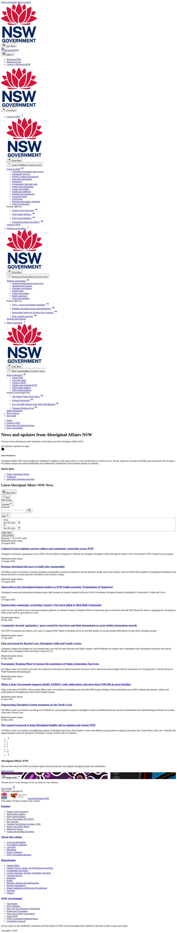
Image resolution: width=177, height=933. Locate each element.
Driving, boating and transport (25, 176)
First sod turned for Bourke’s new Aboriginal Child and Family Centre (41, 643)
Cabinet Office (13, 865)
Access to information (16, 842)
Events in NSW (19, 382)
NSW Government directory (19, 855)
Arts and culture (19, 380)
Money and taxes (19, 296)
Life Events (17, 199)
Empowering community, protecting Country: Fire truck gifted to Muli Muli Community (51, 605)
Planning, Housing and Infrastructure (23, 883)
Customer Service (14, 875)
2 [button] (7, 744)
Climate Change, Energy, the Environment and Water (30, 868)
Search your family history (18, 826)
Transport (11, 890)
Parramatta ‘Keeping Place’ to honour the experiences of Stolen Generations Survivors (50, 663)
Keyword (5, 507)
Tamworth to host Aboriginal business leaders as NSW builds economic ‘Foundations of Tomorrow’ (57, 586)
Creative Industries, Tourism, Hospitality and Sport (29, 873)
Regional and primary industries (26, 201)
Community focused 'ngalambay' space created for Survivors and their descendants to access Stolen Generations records (69, 625)
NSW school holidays (21, 390)
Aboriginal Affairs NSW (38, 798)
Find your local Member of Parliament (23, 908)
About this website (11, 837)
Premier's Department (16, 885)
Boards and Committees (17, 911)
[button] (8, 739)
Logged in (9, 55)
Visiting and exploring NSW (24, 385)
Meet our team (7, 771)
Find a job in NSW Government (21, 913)
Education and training (22, 179)
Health (9, 880)
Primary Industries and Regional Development (27, 888)
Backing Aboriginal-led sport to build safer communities (33, 566)
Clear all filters (8, 536)
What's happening (16, 375)
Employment (17, 291)
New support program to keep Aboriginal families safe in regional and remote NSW (48, 725)
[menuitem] (14, 59)
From (5, 520)
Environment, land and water (24, 184)
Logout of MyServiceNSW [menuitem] (18, 64)
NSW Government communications (22, 918)
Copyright (11, 847)
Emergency (17, 181)
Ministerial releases (15, 829)
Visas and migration (20, 204)
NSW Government (11, 898)
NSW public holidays (21, 387)
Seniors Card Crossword (17, 811)
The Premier (12, 903)
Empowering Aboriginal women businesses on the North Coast (36, 704)
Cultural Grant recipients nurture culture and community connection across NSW (47, 548)
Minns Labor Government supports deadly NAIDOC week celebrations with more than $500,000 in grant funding (66, 684)
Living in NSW (15, 169)
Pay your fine (12, 821)
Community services (21, 174)
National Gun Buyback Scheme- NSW (24, 824)
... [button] (7, 749)
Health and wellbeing (21, 191)
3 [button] (7, 746)
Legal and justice (19, 196)
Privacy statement (14, 852)
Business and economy (22, 286)
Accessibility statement (17, 845)
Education (11, 878)
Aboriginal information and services (27, 171)
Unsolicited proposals (16, 921)
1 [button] (7, 741)
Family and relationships (22, 186)
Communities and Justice (17, 870)
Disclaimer (11, 850)
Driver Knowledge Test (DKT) (20, 819)
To (4, 525)
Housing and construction (23, 194)
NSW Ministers (13, 906)
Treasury (10, 893)
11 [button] (8, 751)
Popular (5, 806)
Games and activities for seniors (20, 831)
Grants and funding (20, 189)
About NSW (17, 378)
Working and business (18, 281)
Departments (8, 860)
